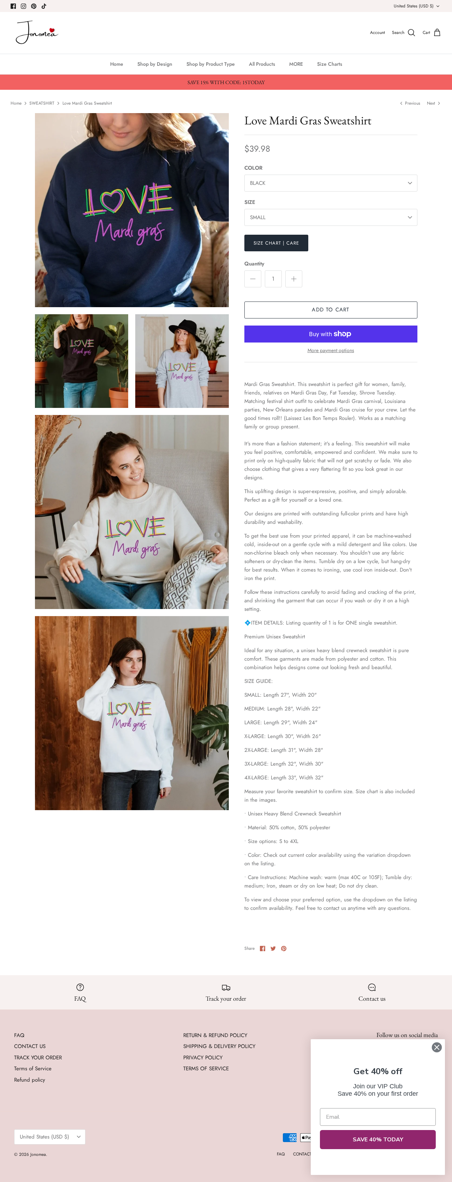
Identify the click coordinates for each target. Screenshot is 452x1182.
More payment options (331, 350)
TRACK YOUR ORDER (38, 1057)
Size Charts (329, 64)
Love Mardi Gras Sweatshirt (87, 103)
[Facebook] (13, 6)
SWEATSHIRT (41, 103)
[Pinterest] (33, 6)
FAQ (19, 1035)
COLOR (253, 168)
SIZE (249, 202)
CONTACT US (30, 1046)
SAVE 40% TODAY (378, 1139)
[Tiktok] (44, 6)
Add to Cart (330, 310)
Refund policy (29, 1080)
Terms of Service (33, 1068)
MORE (296, 64)
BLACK (257, 183)
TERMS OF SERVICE (206, 1068)
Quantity (254, 264)
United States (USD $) (414, 6)
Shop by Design (154, 64)
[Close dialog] (437, 1047)
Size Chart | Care (276, 243)
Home (116, 64)
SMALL (258, 217)
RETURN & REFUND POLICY (215, 1035)
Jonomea (38, 1154)
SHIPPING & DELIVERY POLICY (219, 1046)
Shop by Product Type (210, 64)
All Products (262, 64)
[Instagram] (23, 6)
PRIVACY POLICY (202, 1057)
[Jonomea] (38, 33)
